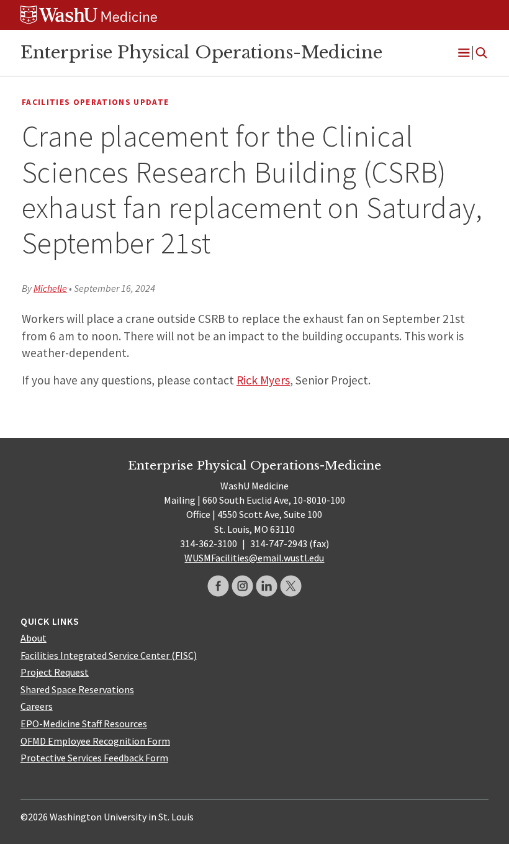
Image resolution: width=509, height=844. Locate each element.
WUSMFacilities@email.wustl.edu (254, 557)
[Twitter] (291, 586)
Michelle (50, 288)
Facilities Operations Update (95, 102)
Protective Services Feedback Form (94, 757)
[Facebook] (218, 586)
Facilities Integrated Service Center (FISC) (108, 655)
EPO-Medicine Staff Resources (83, 723)
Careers (36, 706)
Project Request (54, 672)
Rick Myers (263, 380)
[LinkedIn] (266, 586)
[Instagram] (242, 586)
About (33, 638)
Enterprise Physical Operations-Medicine (201, 52)
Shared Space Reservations (77, 689)
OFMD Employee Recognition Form (95, 741)
